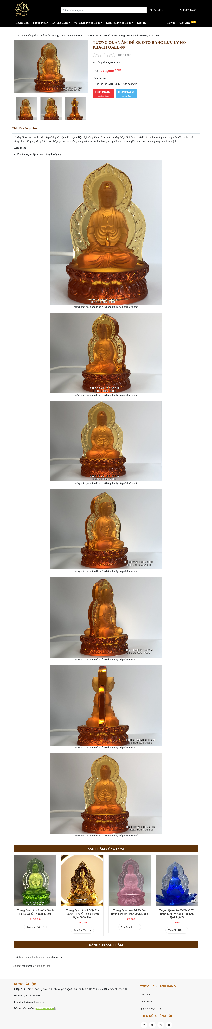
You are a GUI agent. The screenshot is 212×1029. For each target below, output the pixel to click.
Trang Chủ (22, 22)
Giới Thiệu (145, 994)
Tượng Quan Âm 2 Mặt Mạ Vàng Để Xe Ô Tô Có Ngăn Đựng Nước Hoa (82, 914)
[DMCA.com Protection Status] (45, 1008)
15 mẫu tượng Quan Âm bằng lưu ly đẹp (39, 154)
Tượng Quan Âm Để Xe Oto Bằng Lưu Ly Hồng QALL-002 (129, 912)
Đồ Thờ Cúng (60, 22)
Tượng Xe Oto (75, 35)
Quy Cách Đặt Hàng (150, 1008)
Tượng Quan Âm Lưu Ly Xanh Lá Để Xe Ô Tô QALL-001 (35, 912)
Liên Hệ (141, 22)
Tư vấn (171, 22)
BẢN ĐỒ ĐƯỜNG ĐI (116, 989)
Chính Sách (146, 1001)
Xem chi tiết (33, 927)
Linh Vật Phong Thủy (118, 22)
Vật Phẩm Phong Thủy (87, 22)
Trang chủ (19, 35)
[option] (51, 66)
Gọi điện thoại (103, 93)
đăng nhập (27, 966)
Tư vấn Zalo (126, 93)
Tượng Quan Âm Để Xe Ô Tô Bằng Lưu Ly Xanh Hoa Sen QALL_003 (176, 914)
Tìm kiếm (157, 10)
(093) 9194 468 (32, 995)
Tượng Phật (39, 22)
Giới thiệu (187, 22)
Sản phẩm (32, 35)
